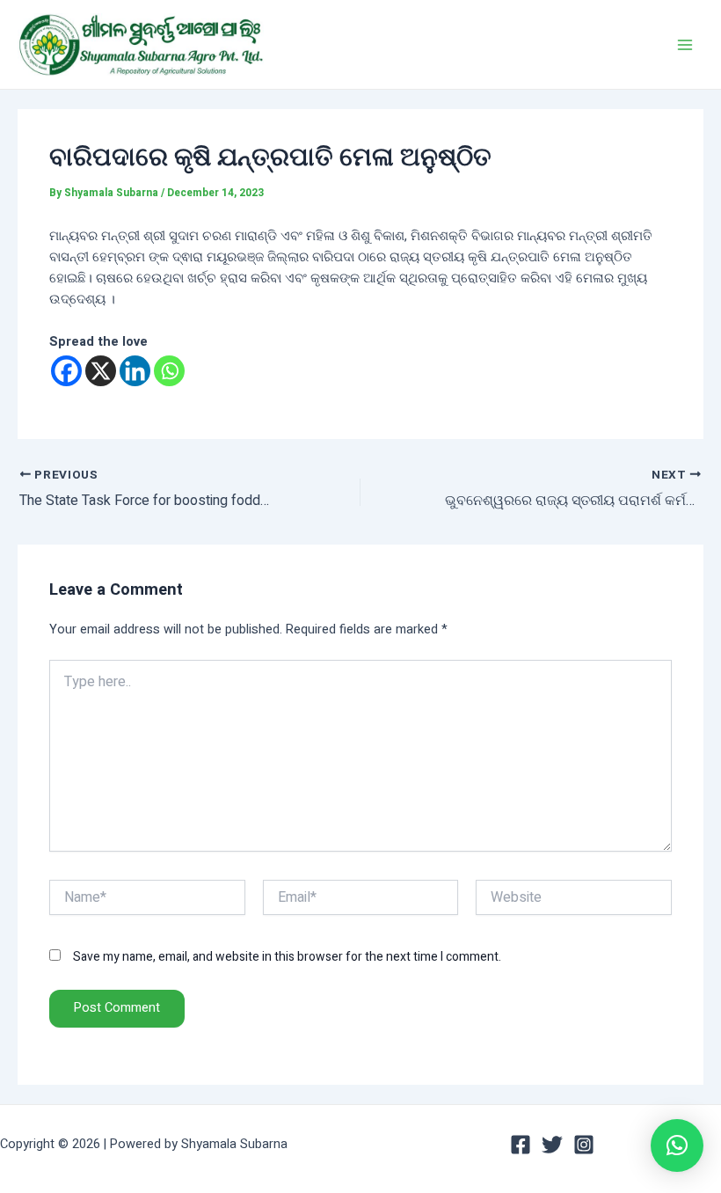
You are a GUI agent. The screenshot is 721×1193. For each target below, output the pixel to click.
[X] (100, 370)
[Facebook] (66, 370)
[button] (677, 1145)
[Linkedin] (135, 370)
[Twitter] (552, 1144)
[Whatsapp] (169, 370)
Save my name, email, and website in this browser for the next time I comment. (287, 957)
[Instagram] (583, 1144)
